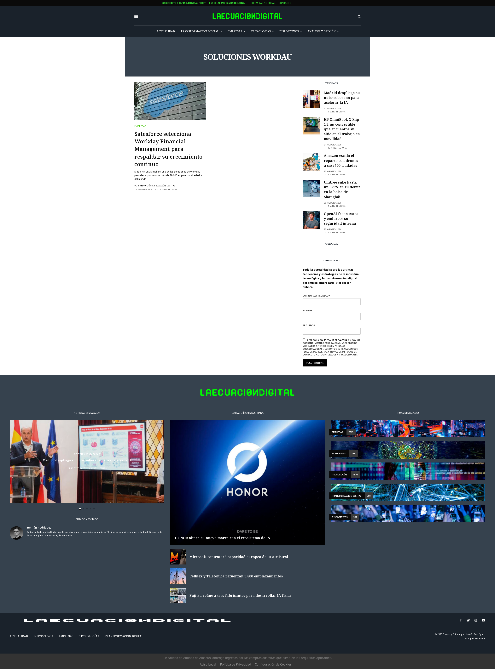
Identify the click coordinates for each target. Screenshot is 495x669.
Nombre (163, 331)
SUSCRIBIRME (171, 372)
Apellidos (164, 346)
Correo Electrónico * (172, 316)
